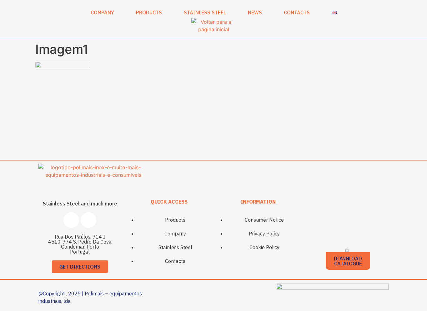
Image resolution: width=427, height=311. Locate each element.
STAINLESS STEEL (205, 12)
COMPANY (102, 12)
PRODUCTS (149, 12)
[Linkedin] (88, 220)
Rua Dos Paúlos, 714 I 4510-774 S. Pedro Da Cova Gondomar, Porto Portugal (80, 244)
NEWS (255, 12)
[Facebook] (71, 220)
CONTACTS (297, 12)
